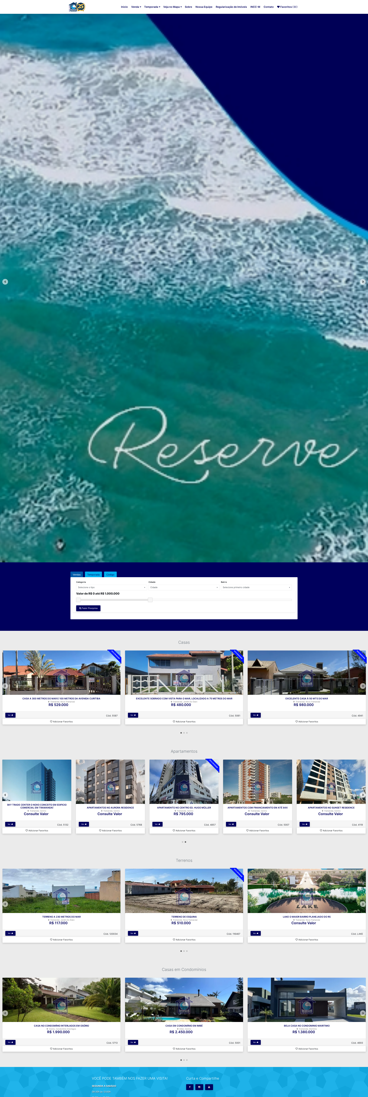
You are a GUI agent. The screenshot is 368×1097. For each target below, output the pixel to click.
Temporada (151, 6)
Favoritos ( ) (288, 6)
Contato (269, 6)
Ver (9, 715)
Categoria (81, 582)
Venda (135, 6)
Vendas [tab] (77, 574)
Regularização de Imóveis (231, 6)
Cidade (151, 582)
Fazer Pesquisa (89, 608)
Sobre (188, 6)
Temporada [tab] (93, 574)
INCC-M (255, 6)
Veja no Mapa (171, 6)
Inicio (124, 6)
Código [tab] (110, 574)
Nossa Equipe (203, 6)
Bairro (224, 582)
